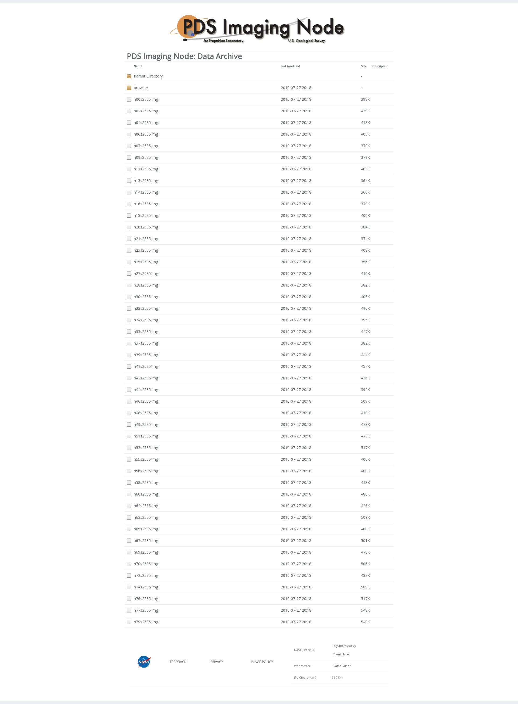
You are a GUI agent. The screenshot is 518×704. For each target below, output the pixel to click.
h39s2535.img (146, 354)
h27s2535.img (146, 273)
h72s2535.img (146, 575)
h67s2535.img (146, 540)
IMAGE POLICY (262, 661)
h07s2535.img (146, 145)
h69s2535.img (146, 552)
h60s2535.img (146, 494)
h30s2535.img (146, 296)
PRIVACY (216, 661)
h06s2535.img (146, 134)
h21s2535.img (146, 238)
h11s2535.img (146, 168)
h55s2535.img (146, 459)
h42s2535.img (146, 377)
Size (364, 66)
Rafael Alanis (341, 666)
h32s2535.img (146, 308)
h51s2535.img (146, 436)
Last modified (290, 66)
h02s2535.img (146, 110)
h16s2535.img (146, 203)
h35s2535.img (146, 331)
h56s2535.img (146, 470)
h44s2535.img (146, 389)
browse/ (141, 87)
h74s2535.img (146, 587)
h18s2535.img (146, 215)
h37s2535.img (146, 343)
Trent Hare (340, 654)
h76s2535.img (146, 598)
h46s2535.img (146, 401)
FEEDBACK (178, 661)
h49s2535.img (146, 424)
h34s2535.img (146, 319)
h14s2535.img (146, 192)
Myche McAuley (344, 646)
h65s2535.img (146, 528)
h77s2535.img (146, 610)
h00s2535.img (146, 99)
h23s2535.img (146, 250)
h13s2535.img (146, 180)
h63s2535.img (146, 517)
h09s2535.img (146, 157)
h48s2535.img (146, 412)
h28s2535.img (146, 285)
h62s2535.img (146, 505)
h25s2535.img (146, 261)
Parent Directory (148, 76)
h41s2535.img (146, 366)
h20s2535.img (146, 227)
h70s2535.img (146, 563)
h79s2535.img (146, 621)
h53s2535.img (146, 447)
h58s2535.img (146, 482)
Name (138, 66)
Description (380, 66)
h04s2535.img (146, 122)
